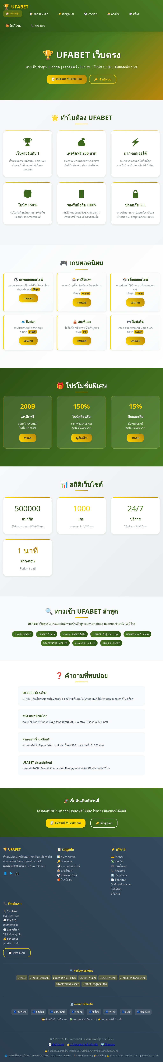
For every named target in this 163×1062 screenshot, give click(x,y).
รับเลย (27, 438)
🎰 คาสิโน (113, 14)
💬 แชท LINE (16, 953)
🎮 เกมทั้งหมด (119, 866)
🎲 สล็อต (134, 14)
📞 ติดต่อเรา (38, 25)
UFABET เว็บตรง (47, 634)
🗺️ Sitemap (108, 1044)
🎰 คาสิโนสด (64, 870)
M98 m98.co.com (121, 884)
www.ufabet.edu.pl (85, 643)
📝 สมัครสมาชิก (39, 14)
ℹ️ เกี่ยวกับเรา (119, 875)
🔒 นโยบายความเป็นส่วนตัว (82, 1044)
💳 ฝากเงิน (117, 857)
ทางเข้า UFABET (22, 634)
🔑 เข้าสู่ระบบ (66, 14)
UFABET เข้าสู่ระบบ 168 (55, 643)
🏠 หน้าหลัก (12, 13)
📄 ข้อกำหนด (118, 880)
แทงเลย (28, 298)
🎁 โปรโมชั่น (13, 25)
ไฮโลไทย (116, 889)
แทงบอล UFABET (111, 643)
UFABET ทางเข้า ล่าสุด (137, 634)
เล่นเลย (81, 302)
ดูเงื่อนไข (81, 438)
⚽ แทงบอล (90, 14)
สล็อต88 (115, 893)
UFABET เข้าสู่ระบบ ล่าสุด (105, 634)
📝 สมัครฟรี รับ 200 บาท (66, 79)
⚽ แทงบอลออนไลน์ (68, 866)
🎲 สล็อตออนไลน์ (67, 875)
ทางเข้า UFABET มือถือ (73, 634)
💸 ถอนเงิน (117, 861)
